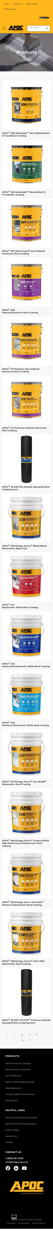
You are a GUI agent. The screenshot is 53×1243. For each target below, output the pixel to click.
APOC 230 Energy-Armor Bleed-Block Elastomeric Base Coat (24, 547)
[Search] (47, 28)
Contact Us (11, 1136)
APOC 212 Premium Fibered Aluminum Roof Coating (24, 429)
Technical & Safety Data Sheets (21, 1117)
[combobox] (38, 28)
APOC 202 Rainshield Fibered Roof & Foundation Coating (24, 193)
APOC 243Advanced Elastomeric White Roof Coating (26, 665)
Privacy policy (23, 1223)
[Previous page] (7, 1034)
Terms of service (39, 1223)
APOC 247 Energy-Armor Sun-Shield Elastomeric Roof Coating (24, 783)
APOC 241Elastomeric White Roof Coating (20, 606)
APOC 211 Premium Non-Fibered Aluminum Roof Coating (20, 370)
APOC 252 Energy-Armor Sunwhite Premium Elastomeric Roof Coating (22, 903)
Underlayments (13, 1088)
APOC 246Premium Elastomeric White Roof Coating (25, 724)
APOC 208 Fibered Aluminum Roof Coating (20, 311)
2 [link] (22, 1034)
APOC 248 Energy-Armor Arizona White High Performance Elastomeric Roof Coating (25, 843)
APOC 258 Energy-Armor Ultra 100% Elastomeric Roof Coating (23, 962)
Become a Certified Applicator (21, 1123)
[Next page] (30, 1040)
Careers (9, 1142)
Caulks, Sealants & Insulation (20, 1094)
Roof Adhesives (13, 1075)
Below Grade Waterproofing (19, 1082)
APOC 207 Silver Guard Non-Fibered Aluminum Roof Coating (23, 252)
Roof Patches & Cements (18, 1069)
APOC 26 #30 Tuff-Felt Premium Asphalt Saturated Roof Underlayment (26, 1021)
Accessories (11, 1100)
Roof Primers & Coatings (18, 1063)
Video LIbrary (12, 1130)
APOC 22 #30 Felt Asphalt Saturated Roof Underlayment (25, 488)
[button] (7, 4)
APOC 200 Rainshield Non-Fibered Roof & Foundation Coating (26, 134)
